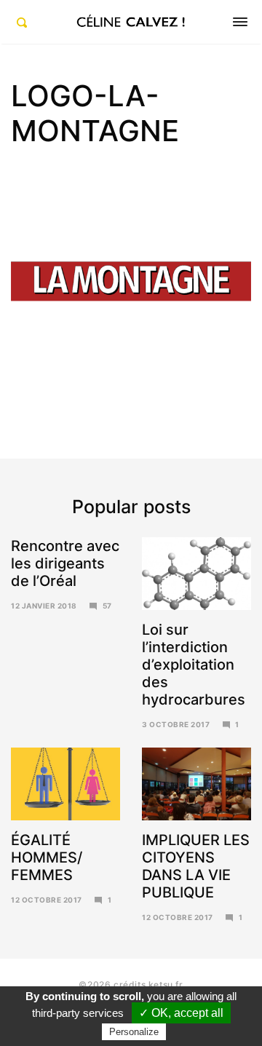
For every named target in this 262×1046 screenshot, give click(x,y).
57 (107, 605)
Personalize (134, 1031)
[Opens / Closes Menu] (240, 22)
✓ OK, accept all (181, 1013)
